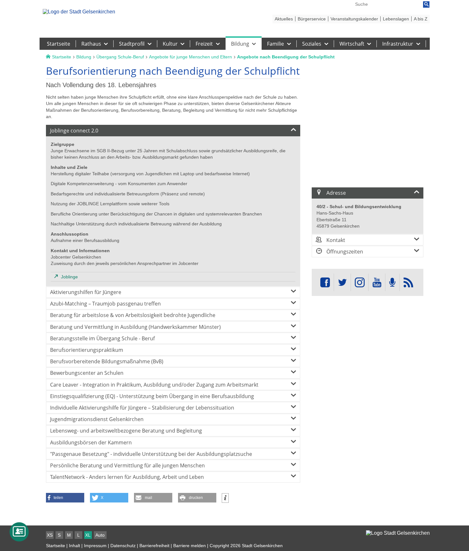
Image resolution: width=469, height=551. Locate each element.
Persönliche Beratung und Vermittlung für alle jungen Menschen (127, 465)
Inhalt (74, 545)
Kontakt (335, 240)
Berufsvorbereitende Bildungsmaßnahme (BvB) (106, 361)
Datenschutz (123, 545)
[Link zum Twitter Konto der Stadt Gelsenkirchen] (342, 282)
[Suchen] (426, 4)
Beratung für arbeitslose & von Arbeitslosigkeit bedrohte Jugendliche (132, 315)
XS (50, 535)
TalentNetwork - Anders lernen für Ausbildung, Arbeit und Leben (127, 476)
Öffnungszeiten (344, 251)
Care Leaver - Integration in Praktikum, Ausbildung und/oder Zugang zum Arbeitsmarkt (154, 384)
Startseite (55, 545)
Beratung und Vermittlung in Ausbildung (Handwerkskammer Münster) (135, 326)
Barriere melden (189, 545)
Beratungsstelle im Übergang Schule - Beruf (102, 338)
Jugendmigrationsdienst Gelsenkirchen (97, 419)
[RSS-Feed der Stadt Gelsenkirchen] (408, 282)
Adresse (335, 192)
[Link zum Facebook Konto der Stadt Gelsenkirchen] (325, 282)
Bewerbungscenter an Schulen (86, 372)
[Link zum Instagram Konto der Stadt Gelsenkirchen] (359, 282)
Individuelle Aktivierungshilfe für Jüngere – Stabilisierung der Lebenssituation (142, 407)
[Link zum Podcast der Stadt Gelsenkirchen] (392, 282)
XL (88, 535)
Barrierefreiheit (154, 545)
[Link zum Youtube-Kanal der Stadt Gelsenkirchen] (376, 282)
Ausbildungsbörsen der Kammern (91, 442)
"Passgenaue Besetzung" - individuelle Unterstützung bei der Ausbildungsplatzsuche (151, 453)
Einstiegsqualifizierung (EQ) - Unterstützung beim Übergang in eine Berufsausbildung (152, 396)
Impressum (95, 545)
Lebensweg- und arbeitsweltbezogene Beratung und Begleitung (126, 430)
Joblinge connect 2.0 (74, 130)
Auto (100, 535)
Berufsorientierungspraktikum (86, 349)
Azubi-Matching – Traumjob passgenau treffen (105, 303)
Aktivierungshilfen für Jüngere (85, 292)
